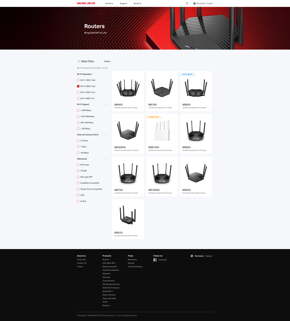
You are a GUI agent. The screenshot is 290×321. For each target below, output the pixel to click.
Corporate (81, 259)
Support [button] (123, 3)
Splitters (106, 305)
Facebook (162, 259)
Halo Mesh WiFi (109, 263)
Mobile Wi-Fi (108, 291)
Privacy (80, 266)
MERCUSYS (86, 3)
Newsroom (132, 259)
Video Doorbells (109, 298)
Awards (131, 263)
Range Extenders (110, 266)
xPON (105, 302)
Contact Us (81, 263)
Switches (106, 277)
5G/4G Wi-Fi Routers (111, 288)
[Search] (187, 3)
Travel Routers (109, 281)
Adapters (106, 273)
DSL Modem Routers (111, 284)
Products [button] (109, 3)
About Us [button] (137, 3)
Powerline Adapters (111, 270)
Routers (106, 259)
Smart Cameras (109, 295)
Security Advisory (135, 266)
